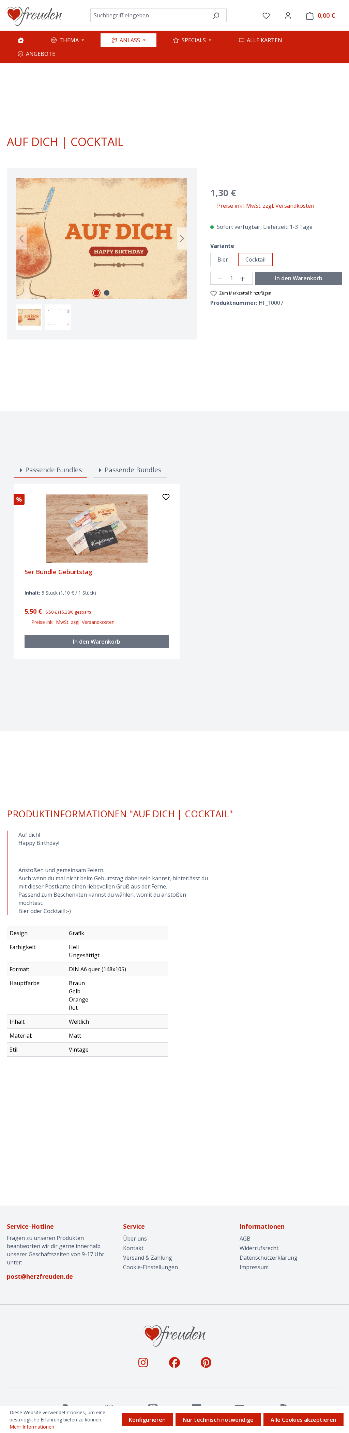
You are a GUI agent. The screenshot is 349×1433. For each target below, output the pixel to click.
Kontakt (133, 1248)
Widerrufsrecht (259, 1248)
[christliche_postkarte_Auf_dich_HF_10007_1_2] (101, 238)
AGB (245, 1238)
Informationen (262, 1226)
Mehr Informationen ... (34, 1426)
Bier (222, 259)
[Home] (21, 40)
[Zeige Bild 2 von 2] (106, 293)
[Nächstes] (182, 238)
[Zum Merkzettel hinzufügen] (166, 498)
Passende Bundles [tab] (53, 469)
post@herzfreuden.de (40, 1276)
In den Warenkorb (298, 278)
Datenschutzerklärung (269, 1257)
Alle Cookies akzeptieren (303, 1419)
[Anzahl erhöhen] (243, 278)
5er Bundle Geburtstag (58, 572)
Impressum (254, 1267)
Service (134, 1226)
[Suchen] (216, 15)
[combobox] (148, 15)
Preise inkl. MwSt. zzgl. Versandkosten (265, 205)
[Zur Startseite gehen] (34, 15)
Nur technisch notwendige (218, 1419)
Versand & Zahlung (147, 1257)
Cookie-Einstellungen (150, 1267)
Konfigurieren (147, 1419)
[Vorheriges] (21, 238)
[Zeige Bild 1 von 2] (96, 293)
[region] (101, 254)
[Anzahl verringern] (220, 278)
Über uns (135, 1238)
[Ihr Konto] (288, 15)
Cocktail (255, 259)
